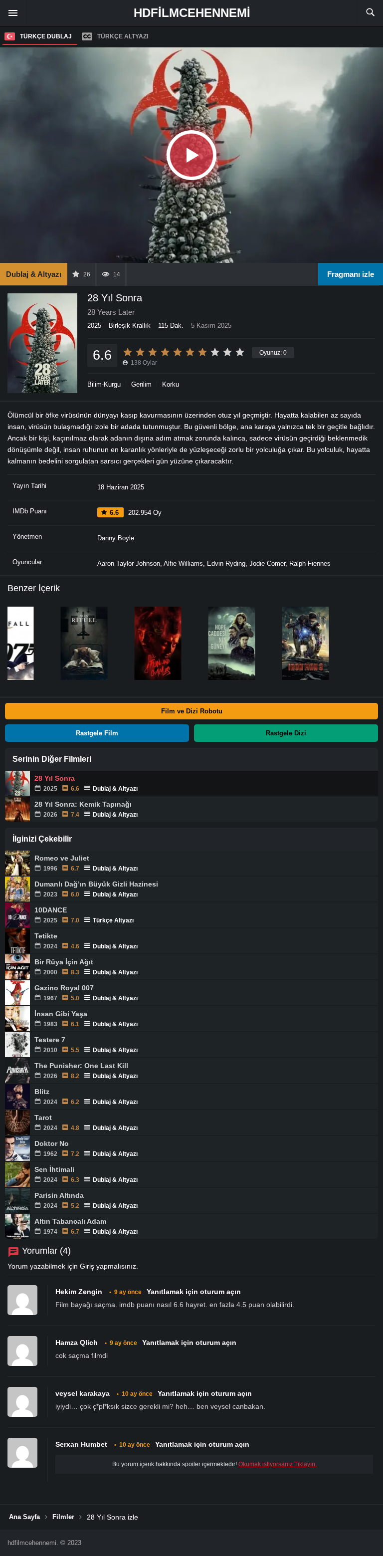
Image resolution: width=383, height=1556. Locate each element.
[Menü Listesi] (13, 13)
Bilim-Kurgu (104, 384)
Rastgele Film (97, 733)
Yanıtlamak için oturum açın (194, 1292)
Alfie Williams (183, 563)
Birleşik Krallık (130, 325)
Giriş (87, 1266)
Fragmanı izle (350, 274)
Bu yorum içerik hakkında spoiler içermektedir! (214, 1464)
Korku (170, 384)
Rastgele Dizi (286, 733)
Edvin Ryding (226, 563)
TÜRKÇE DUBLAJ (46, 36)
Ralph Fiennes (310, 563)
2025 (94, 325)
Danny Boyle (115, 538)
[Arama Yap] (370, 12)
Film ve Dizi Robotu (191, 711)
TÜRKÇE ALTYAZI (122, 36)
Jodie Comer (267, 563)
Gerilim (141, 384)
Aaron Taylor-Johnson (128, 563)
